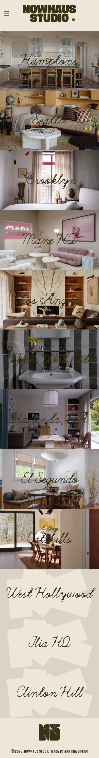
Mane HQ (49, 240)
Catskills (49, 539)
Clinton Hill (49, 693)
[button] (6, 13)
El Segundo (49, 479)
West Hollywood (49, 594)
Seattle (49, 120)
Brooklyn (50, 180)
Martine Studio (76, 751)
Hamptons (49, 61)
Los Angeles (49, 300)
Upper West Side (49, 359)
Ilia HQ (49, 643)
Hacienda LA (49, 419)
